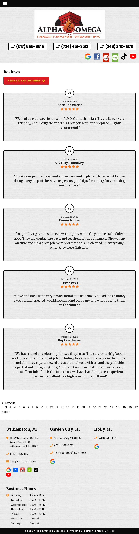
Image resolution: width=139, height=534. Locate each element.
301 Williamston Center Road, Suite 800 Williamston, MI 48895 (24, 442)
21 (100, 407)
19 (89, 407)
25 (124, 407)
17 (78, 407)
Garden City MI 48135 (67, 438)
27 (136, 407)
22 (105, 407)
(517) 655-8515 (29, 46)
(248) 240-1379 (118, 46)
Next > (6, 412)
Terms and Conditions (81, 530)
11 (47, 407)
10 (42, 407)
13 (57, 407)
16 (73, 407)
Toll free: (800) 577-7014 (69, 453)
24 (118, 407)
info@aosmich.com (23, 461)
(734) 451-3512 (74, 46)
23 (111, 407)
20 (94, 407)
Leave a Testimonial (24, 80)
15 (67, 407)
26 (130, 407)
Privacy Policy (105, 530)
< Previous (8, 403)
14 (62, 407)
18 (83, 407)
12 (51, 407)
